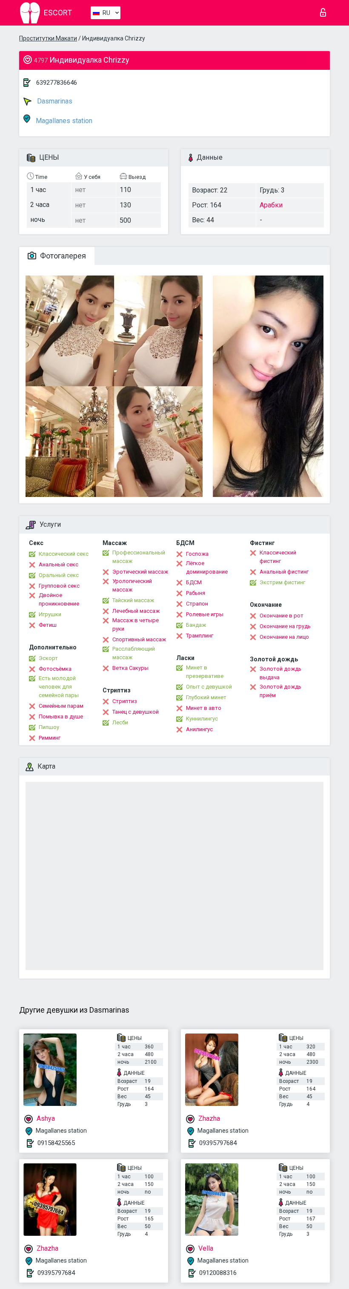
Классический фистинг (278, 556)
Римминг (49, 738)
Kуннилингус (202, 718)
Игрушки (50, 614)
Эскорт (48, 658)
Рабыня (195, 593)
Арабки (271, 205)
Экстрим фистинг (282, 582)
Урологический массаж (132, 585)
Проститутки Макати (48, 38)
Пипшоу (49, 727)
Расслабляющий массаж (133, 653)
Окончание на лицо (284, 637)
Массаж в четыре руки (135, 624)
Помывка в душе (61, 716)
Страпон (197, 603)
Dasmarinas (53, 101)
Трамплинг (199, 635)
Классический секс (64, 554)
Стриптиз (124, 701)
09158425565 (56, 1143)
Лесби (120, 722)
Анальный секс (58, 564)
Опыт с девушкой (209, 686)
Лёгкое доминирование (207, 567)
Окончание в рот (281, 615)
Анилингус (199, 729)
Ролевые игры (204, 614)
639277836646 (56, 82)
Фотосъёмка (55, 669)
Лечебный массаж (136, 611)
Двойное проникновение (59, 599)
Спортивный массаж (139, 639)
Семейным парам (61, 706)
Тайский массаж (133, 600)
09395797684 (218, 1143)
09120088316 (218, 1273)
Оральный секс (59, 575)
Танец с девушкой (135, 712)
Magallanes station (63, 121)
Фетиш (48, 625)
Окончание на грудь (285, 626)
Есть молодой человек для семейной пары (59, 686)
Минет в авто (203, 708)
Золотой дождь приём (280, 690)
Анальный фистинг (284, 571)
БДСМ (194, 582)
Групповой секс (59, 586)
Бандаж (196, 625)
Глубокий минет (206, 697)
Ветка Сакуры (130, 668)
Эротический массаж (140, 571)
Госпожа (197, 554)
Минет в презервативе (204, 671)
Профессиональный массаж (138, 556)
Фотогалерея (62, 255)
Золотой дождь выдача (280, 673)
